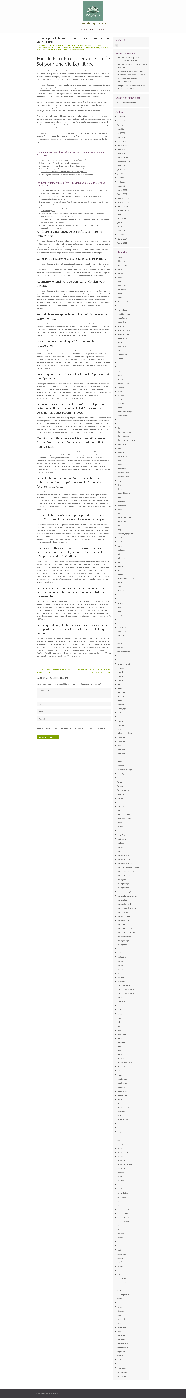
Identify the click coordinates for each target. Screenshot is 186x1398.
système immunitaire (77, 49)
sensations (121, 1168)
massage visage (123, 941)
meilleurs (120, 969)
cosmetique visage (124, 521)
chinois (120, 464)
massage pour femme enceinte (129, 908)
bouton (120, 359)
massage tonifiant (124, 936)
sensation (121, 1160)
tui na (119, 1290)
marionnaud (121, 843)
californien (121, 395)
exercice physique (64, 47)
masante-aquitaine (58, 45)
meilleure (120, 965)
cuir (118, 554)
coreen (120, 509)
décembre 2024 (123, 198)
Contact (102, 29)
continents (121, 505)
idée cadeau (122, 749)
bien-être (91, 45)
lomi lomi (120, 806)
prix (118, 1103)
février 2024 (122, 239)
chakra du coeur (123, 436)
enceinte (120, 591)
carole (119, 399)
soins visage (121, 1225)
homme (120, 721)
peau (119, 1030)
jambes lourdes (123, 790)
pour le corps (122, 1087)
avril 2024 (121, 231)
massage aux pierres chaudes (128, 867)
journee (120, 798)
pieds (119, 1050)
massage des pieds (124, 884)
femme (120, 648)
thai (118, 1274)
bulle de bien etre (123, 383)
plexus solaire (122, 1067)
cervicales (121, 424)
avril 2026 (121, 133)
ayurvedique (122, 310)
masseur (120, 949)
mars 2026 (121, 137)
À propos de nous (87, 29)
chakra (120, 428)
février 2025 (122, 190)
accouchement (123, 265)
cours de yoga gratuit (125, 534)
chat (119, 448)
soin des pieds (122, 1189)
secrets (120, 1156)
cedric (119, 407)
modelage (121, 981)
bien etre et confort (124, 334)
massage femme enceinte (127, 896)
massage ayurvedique (125, 871)
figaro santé (122, 668)
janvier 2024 (122, 243)
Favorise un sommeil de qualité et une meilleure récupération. (64, 172)
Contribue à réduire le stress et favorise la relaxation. (60, 163)
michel (119, 973)
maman (120, 831)
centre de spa (122, 416)
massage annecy (123, 859)
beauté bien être (123, 314)
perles (119, 1038)
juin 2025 (120, 174)
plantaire (120, 1059)
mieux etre (121, 977)
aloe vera (120, 269)
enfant (120, 599)
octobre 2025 (122, 157)
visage (119, 1307)
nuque (119, 1014)
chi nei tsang (122, 456)
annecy (120, 281)
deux (119, 562)
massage (120, 851)
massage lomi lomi (124, 904)
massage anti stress (124, 863)
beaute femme (122, 322)
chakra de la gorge (124, 432)
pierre (119, 1054)
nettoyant (121, 1002)
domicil (120, 566)
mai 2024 (120, 227)
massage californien (124, 875)
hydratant (121, 737)
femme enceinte (123, 652)
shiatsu (120, 1177)
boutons (120, 363)
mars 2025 (121, 186)
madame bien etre (124, 818)
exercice (120, 635)
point (119, 1071)
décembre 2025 (123, 149)
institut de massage (124, 770)
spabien (120, 1258)
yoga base (121, 1335)
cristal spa (121, 550)
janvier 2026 (122, 145)
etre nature (121, 627)
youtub (120, 1356)
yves (119, 1364)
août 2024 (121, 214)
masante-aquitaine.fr (93, 23)
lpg (118, 810)
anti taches (121, 289)
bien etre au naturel (124, 330)
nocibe (120, 1006)
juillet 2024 (121, 218)
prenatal (120, 1099)
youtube (120, 1360)
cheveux (120, 452)
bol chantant (122, 355)
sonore (120, 1238)
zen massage (122, 1372)
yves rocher (121, 1368)
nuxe (119, 1018)
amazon (120, 273)
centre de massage (124, 412)
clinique (120, 489)
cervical (120, 420)
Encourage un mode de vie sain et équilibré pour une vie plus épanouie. (67, 175)
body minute (122, 346)
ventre (120, 1299)
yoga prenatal (122, 1347)
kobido (119, 802)
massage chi (122, 879)
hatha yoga (121, 709)
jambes (120, 786)
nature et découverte (125, 993)
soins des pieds (123, 1209)
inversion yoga (122, 778)
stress (66, 49)
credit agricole (122, 542)
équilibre (52, 47)
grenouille (121, 692)
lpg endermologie (124, 814)
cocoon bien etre (123, 493)
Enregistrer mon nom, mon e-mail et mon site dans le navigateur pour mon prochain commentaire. (73, 728)
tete (119, 1270)
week (119, 1315)
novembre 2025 (123, 153)
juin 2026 (120, 125)
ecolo (119, 586)
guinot (119, 700)
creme (119, 546)
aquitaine (120, 294)
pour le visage (122, 1091)
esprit (119, 615)
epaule (120, 607)
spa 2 (119, 1250)
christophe (121, 468)
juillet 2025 (121, 170)
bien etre (120, 326)
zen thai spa (121, 1376)
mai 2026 (120, 129)
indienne (120, 766)
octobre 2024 (122, 206)
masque (120, 847)
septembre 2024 (123, 210)
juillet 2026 (121, 121)
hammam (120, 705)
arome (119, 298)
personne (121, 1042)
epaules (120, 611)
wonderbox (121, 1327)
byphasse (121, 387)
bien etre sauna (123, 338)
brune (119, 375)
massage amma (123, 855)
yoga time (121, 1352)
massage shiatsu (123, 916)
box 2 (119, 371)
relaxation (45, 49)
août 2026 (121, 117)
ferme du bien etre (124, 664)
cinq (119, 481)
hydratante (121, 741)
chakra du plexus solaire (126, 440)
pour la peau (122, 1083)
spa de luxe (121, 1254)
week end (121, 1319)
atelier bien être (123, 302)
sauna (119, 1148)
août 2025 (121, 166)
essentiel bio (122, 619)
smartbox (120, 1181)
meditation (121, 957)
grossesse (121, 696)
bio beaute (121, 342)
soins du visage (123, 1221)
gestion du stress (77, 47)
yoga (119, 1331)
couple (120, 530)
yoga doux (121, 1339)
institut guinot (122, 774)
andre (119, 277)
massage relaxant (124, 912)
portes (119, 1075)
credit (119, 538)
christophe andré (123, 477)
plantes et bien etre (124, 1063)
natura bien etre (123, 985)
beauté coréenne (123, 318)
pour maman (122, 1095)
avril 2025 (121, 182)
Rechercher (121, 40)
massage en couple (124, 892)
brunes (120, 379)
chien (119, 460)
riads (119, 1132)
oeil (118, 1022)
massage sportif (123, 920)
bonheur (99, 45)
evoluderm (121, 631)
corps (119, 513)
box (118, 367)
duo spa (120, 582)
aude (119, 306)
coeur (119, 497)
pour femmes (122, 1079)
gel (118, 684)
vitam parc (121, 1311)
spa (118, 1246)
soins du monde (123, 1217)
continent (121, 501)
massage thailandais (124, 928)
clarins (119, 485)
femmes (120, 656)
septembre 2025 (123, 161)
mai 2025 (120, 178)
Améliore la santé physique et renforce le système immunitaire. (64, 160)
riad (118, 1128)
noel (119, 1010)
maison (120, 827)
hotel (119, 729)
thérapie (120, 1286)
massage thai (122, 924)
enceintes (121, 595)
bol (118, 350)
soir (118, 1229)
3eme (119, 257)
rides (119, 1136)
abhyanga (121, 261)
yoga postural (122, 1343)
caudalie (120, 403)
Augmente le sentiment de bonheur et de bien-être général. (63, 166)
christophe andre (123, 473)
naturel (120, 997)
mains (119, 823)
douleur (120, 574)
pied (119, 1046)
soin (119, 1185)
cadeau (120, 391)
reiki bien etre (122, 1120)
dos (118, 570)
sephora (120, 1172)
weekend (120, 1323)
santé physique (56, 49)
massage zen (122, 945)
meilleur (120, 961)
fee (118, 639)
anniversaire (122, 285)
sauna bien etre (123, 1152)
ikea (118, 757)
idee (119, 745)
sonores (120, 1242)
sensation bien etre (124, 1164)
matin (119, 953)
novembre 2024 (123, 202)
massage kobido (123, 900)
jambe (119, 782)
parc (119, 1026)
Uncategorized (123, 1295)
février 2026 (122, 141)
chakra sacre (122, 444)
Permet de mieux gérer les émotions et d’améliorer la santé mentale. (66, 169)
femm (119, 643)
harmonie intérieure (92, 47)
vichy (119, 1303)
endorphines (43, 47)
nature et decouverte (125, 989)
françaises (121, 680)
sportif (120, 1262)
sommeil (120, 1234)
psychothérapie (123, 1107)
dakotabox (121, 558)
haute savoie (122, 713)
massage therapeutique (126, 932)
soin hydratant (122, 1193)
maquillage (121, 835)
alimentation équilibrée (78, 45)
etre (119, 623)
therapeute (121, 1282)
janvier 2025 (122, 194)
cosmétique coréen (124, 517)
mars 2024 (121, 235)
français (120, 672)
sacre (119, 1140)
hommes (120, 725)
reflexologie (121, 1111)
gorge (119, 688)
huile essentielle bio (124, 733)
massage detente (123, 888)
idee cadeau (122, 753)
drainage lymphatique (125, 578)
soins (119, 1201)
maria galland (122, 839)
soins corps (121, 1205)
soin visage (121, 1197)
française (120, 676)
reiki (119, 1116)
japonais (120, 794)
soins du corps (122, 1213)
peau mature (122, 1034)
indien (119, 761)
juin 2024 (120, 222)
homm (119, 717)
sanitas (120, 1144)
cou (118, 525)
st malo (120, 1266)
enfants (120, 603)
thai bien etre (122, 1278)
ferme (119, 660)
